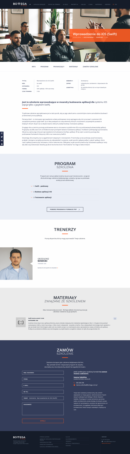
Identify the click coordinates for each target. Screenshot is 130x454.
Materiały (98, 4)
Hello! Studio (26, 443)
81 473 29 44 (106, 439)
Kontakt (107, 4)
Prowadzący (58, 67)
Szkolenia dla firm (45, 442)
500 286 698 (80, 383)
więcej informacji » (106, 443)
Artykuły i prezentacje (73, 443)
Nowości (68, 445)
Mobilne (99, 37)
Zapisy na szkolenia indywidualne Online (50, 440)
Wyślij (43, 421)
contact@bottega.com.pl (109, 441)
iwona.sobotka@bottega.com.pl (86, 385)
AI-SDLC (65, 4)
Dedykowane (89, 37)
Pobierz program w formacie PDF (63, 209)
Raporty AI (74, 4)
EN (116, 4)
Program (44, 67)
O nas (90, 4)
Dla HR (68, 436)
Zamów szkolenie (90, 67)
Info (34, 67)
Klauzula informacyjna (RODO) (49, 446)
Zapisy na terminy (54, 4)
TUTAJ (75, 409)
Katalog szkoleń (39, 4)
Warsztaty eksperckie (46, 444)
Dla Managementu (71, 439)
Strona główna (44, 436)
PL (113, 4)
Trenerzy (68, 441)
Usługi (83, 4)
